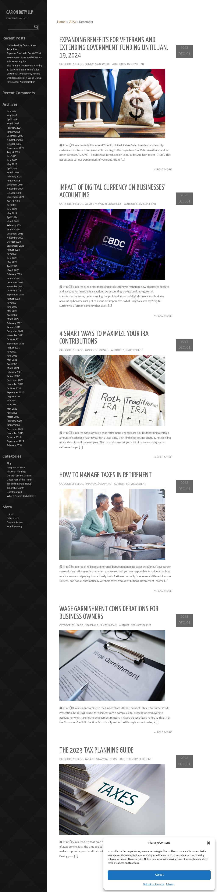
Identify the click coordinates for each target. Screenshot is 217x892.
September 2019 (15, 441)
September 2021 (15, 344)
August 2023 (13, 250)
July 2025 (11, 156)
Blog (80, 64)
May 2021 (12, 360)
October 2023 (14, 242)
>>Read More (163, 169)
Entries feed (13, 518)
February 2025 (14, 177)
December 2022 (15, 282)
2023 (72, 22)
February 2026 (14, 128)
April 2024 (12, 217)
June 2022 (12, 307)
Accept (159, 875)
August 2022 (13, 299)
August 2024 (13, 201)
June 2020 (12, 404)
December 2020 (15, 380)
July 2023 (11, 254)
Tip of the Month (96, 350)
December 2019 (15, 429)
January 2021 (13, 376)
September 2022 (15, 295)
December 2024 (15, 185)
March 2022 (13, 319)
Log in (10, 514)
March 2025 (13, 172)
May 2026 (12, 115)
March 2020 (13, 417)
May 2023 (12, 262)
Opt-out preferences (153, 884)
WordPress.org (14, 526)
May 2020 (12, 409)
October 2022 (14, 290)
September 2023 (15, 246)
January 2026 (13, 132)
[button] (208, 843)
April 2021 (12, 364)
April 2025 (12, 168)
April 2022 (12, 315)
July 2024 (11, 205)
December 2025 (15, 136)
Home (61, 22)
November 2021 (15, 335)
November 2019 (15, 433)
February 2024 (14, 225)
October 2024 (14, 193)
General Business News (100, 625)
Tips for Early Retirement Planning (24, 66)
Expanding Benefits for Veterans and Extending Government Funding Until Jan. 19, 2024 (113, 48)
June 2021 (12, 356)
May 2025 (12, 164)
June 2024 (12, 209)
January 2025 (13, 181)
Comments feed (15, 522)
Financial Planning (98, 484)
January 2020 (13, 425)
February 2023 (14, 274)
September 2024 (15, 197)
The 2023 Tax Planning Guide (96, 750)
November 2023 (15, 238)
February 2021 (14, 372)
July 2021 (11, 352)
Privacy (169, 884)
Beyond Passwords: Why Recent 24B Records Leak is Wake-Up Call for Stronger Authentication (24, 78)
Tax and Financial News (101, 759)
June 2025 (12, 160)
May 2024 (12, 213)
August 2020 (13, 396)
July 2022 (11, 303)
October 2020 (14, 388)
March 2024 (13, 221)
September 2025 (15, 148)
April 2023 (12, 266)
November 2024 (15, 189)
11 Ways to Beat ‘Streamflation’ (23, 70)
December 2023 (15, 234)
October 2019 (14, 437)
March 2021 (13, 368)
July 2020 (11, 400)
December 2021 (15, 331)
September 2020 (15, 392)
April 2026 (12, 119)
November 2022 (15, 286)
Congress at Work (97, 64)
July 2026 (11, 111)
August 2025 (13, 152)
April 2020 (12, 413)
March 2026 (13, 123)
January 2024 (13, 229)
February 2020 (14, 421)
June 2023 (12, 258)
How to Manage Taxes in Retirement (105, 475)
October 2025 (14, 144)
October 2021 (14, 339)
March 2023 (13, 270)
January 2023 (13, 278)
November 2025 (15, 140)
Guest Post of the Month (19, 480)
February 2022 (14, 323)
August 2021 (13, 348)
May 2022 (12, 311)
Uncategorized (14, 492)
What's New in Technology (103, 204)
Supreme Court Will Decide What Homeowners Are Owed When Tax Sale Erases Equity (24, 57)
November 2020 (15, 384)
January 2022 (13, 327)
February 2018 (14, 445)
